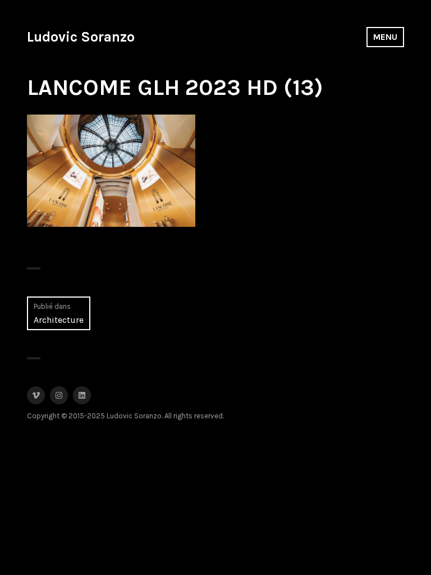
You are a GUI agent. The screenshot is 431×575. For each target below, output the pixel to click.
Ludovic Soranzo (81, 37)
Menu (385, 36)
